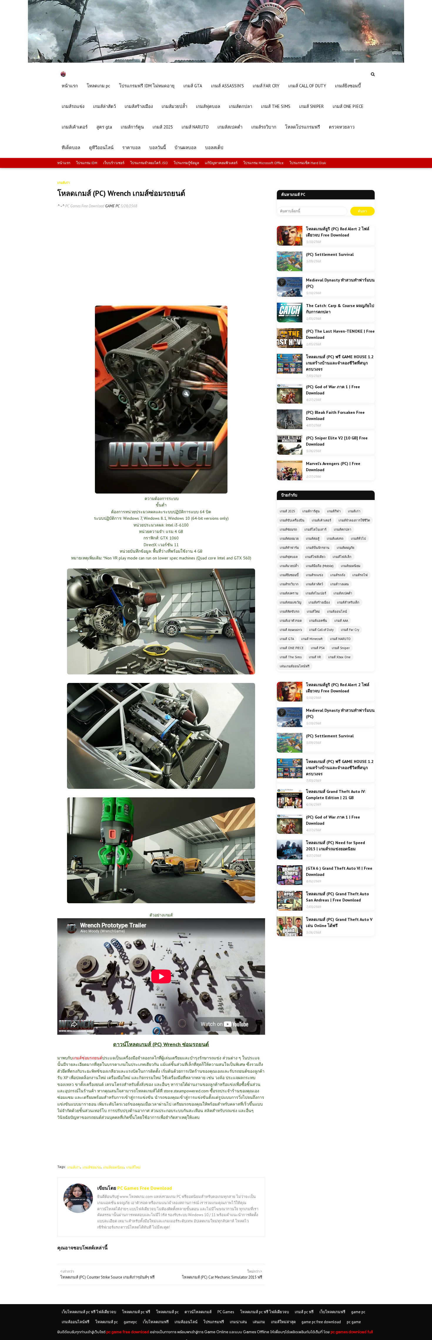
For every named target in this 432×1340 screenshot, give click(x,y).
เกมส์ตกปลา (342, 529)
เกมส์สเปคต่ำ (343, 593)
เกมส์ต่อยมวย (289, 538)
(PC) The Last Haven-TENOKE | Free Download (340, 334)
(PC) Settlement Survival (330, 254)
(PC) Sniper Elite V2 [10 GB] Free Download (337, 441)
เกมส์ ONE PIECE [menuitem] (348, 106)
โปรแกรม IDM (86, 163)
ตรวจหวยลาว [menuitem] (341, 127)
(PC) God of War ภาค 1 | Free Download (333, 390)
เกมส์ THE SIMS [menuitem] (275, 106)
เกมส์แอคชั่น (318, 621)
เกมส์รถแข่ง (314, 575)
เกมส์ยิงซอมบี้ (289, 575)
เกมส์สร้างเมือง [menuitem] (139, 106)
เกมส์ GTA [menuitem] (192, 86)
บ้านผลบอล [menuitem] (185, 147)
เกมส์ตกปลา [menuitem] (240, 106)
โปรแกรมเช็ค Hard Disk (307, 163)
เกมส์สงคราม (289, 593)
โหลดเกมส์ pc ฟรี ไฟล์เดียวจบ (264, 1311)
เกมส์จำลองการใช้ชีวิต (354, 520)
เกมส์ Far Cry (350, 630)
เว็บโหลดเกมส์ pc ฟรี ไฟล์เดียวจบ (89, 1311)
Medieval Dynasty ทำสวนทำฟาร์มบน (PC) (340, 283)
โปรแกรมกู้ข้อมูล (186, 163)
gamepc (130, 1321)
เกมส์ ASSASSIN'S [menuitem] (227, 86)
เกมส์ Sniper (341, 648)
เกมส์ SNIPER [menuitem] (311, 106)
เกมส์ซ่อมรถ (92, 1167)
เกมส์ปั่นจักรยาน (317, 548)
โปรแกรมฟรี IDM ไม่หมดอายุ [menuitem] (147, 86)
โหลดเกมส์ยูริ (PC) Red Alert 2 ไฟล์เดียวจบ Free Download (337, 232)
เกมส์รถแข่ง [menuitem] (73, 106)
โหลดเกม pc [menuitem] (98, 86)
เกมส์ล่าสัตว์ (314, 584)
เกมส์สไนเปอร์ (316, 593)
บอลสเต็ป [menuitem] (214, 147)
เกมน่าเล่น (238, 1321)
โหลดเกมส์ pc (167, 1311)
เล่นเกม (259, 1321)
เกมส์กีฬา (334, 511)
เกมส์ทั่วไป (358, 538)
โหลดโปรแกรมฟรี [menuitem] (302, 127)
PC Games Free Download (84, 206)
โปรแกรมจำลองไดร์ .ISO (149, 163)
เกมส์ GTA (287, 639)
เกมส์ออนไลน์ (337, 611)
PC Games (225, 1311)
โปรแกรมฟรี (213, 1321)
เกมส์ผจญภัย (345, 548)
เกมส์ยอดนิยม (113, 1167)
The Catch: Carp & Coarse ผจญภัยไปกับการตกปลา (340, 308)
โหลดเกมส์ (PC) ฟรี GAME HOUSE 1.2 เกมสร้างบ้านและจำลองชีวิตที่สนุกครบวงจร (340, 363)
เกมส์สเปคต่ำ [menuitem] (229, 127)
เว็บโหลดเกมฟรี (332, 1311)
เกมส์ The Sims (291, 657)
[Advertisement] (161, 257)
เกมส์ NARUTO (340, 639)
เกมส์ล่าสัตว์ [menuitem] (104, 106)
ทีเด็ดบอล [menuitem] (71, 147)
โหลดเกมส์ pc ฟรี (136, 1311)
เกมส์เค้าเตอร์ (321, 520)
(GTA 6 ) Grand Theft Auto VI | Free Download (339, 871)
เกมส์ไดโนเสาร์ (315, 529)
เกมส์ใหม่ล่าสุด (283, 1321)
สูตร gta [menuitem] (104, 127)
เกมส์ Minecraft (312, 639)
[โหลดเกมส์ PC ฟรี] (216, 61)
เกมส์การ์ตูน (311, 511)
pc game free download (127, 1331)
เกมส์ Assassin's (291, 630)
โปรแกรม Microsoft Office (263, 163)
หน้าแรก (63, 163)
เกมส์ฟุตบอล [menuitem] (208, 106)
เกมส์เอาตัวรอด (291, 621)
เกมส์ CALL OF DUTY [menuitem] (307, 86)
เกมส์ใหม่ (133, 1167)
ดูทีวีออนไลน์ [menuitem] (101, 147)
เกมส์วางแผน (339, 584)
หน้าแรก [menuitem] (70, 86)
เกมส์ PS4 (317, 648)
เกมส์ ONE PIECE (292, 648)
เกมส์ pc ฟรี (304, 1311)
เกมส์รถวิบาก (289, 584)
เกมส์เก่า (73, 1167)
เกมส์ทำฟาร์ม (289, 548)
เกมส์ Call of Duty (321, 630)
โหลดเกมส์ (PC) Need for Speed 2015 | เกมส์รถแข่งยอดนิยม (335, 845)
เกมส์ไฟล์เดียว (315, 557)
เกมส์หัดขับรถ (289, 611)
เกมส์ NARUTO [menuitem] (195, 127)
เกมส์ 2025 (287, 511)
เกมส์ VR (315, 657)
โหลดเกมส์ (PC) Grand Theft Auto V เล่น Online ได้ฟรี (339, 922)
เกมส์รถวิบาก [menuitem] (263, 127)
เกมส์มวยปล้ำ (289, 566)
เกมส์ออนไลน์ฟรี (75, 1321)
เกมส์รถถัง (337, 575)
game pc (358, 1311)
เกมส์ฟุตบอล (289, 557)
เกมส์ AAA (341, 621)
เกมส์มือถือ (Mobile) (320, 566)
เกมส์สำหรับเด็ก (348, 602)
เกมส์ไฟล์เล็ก (342, 557)
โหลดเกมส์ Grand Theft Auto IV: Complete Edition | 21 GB (336, 794)
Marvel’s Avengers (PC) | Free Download (333, 466)
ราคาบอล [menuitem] (131, 147)
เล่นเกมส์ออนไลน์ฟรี (294, 666)
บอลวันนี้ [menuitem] (157, 147)
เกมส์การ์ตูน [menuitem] (132, 127)
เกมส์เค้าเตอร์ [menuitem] (75, 127)
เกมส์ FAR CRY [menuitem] (266, 86)
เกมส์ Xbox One (339, 657)
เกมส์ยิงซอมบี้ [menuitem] (348, 86)
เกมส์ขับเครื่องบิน (292, 520)
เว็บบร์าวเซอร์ (113, 163)
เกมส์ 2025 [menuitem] (163, 127)
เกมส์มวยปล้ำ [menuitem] (174, 106)
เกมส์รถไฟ (360, 575)
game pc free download (321, 1321)
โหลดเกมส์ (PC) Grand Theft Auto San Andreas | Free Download (337, 897)
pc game (354, 1321)
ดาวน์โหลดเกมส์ (198, 1311)
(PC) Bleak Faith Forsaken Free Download (335, 415)
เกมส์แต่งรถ (335, 538)
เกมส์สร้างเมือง (319, 602)
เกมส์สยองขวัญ (290, 602)
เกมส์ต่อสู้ (312, 538)
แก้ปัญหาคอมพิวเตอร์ (221, 163)
